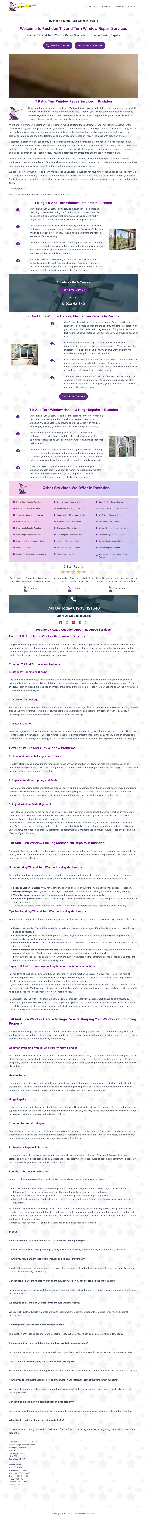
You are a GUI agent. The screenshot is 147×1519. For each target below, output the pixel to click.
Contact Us (131, 6)
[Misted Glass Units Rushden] (67, 547)
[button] (111, 6)
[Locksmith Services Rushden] (67, 541)
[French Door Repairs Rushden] (67, 521)
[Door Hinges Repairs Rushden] (27, 534)
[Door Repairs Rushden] (23, 547)
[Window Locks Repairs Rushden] (110, 541)
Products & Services (102, 6)
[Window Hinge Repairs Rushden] (110, 534)
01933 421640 (73, 304)
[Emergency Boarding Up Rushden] (69, 508)
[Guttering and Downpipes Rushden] (69, 534)
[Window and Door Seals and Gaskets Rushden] (115, 555)
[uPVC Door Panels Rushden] (108, 515)
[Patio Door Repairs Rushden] (67, 554)
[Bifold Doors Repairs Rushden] (27, 502)
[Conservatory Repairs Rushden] (27, 521)
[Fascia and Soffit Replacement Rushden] (71, 515)
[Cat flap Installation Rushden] (26, 508)
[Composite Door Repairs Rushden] (28, 515)
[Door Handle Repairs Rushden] (27, 528)
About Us (120, 6)
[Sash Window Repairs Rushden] (110, 502)
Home (88, 6)
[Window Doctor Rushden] (107, 521)
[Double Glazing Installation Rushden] (29, 554)
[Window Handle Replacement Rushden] (113, 528)
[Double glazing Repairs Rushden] (68, 502)
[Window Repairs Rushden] (108, 547)
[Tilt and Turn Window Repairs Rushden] (113, 508)
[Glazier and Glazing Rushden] (67, 528)
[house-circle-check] (18, 209)
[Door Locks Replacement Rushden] (28, 541)
